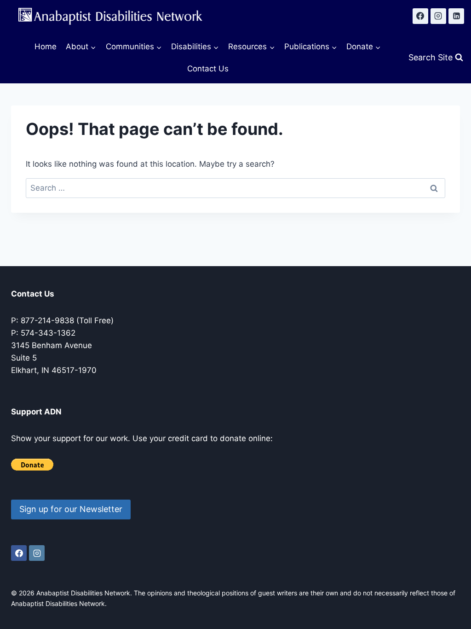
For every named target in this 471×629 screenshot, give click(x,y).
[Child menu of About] (81, 47)
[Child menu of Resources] (251, 47)
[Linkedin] (456, 16)
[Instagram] (438, 16)
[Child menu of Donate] (363, 47)
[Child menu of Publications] (311, 47)
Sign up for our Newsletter (70, 509)
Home (45, 46)
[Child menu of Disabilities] (195, 47)
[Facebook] (420, 16)
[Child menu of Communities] (133, 47)
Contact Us (208, 68)
